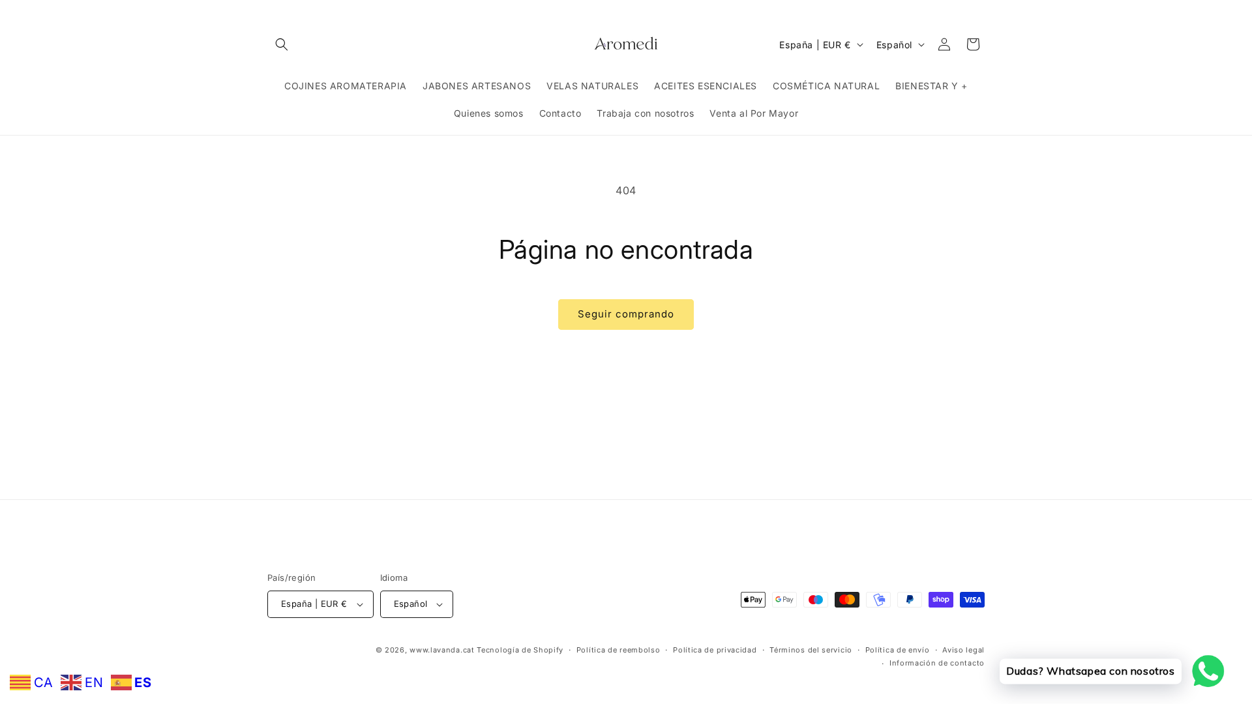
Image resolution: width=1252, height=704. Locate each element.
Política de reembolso (618, 649)
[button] (281, 44)
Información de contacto (937, 662)
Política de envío (897, 649)
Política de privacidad (714, 649)
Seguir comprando (626, 314)
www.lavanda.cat (442, 649)
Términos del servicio (810, 649)
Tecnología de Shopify (520, 649)
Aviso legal (963, 649)
